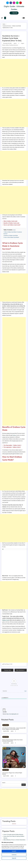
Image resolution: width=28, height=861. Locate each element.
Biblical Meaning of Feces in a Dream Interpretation (14, 839)
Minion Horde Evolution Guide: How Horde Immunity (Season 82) (12, 740)
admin (15, 43)
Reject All (14, 858)
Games (3, 45)
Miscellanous (5, 725)
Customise (14, 854)
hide (14, 229)
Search (3, 782)
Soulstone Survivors (13, 45)
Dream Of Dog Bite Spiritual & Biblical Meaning (13, 834)
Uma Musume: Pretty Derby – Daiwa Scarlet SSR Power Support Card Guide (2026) (14, 728)
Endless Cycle (5, 620)
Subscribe (15, 12)
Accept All (14, 851)
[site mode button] (23, 18)
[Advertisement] (14, 73)
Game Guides (5, 736)
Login (25, 690)
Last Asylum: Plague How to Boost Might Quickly (12, 773)
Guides (7, 45)
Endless (15, 435)
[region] (14, 850)
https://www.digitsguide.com (12, 714)
